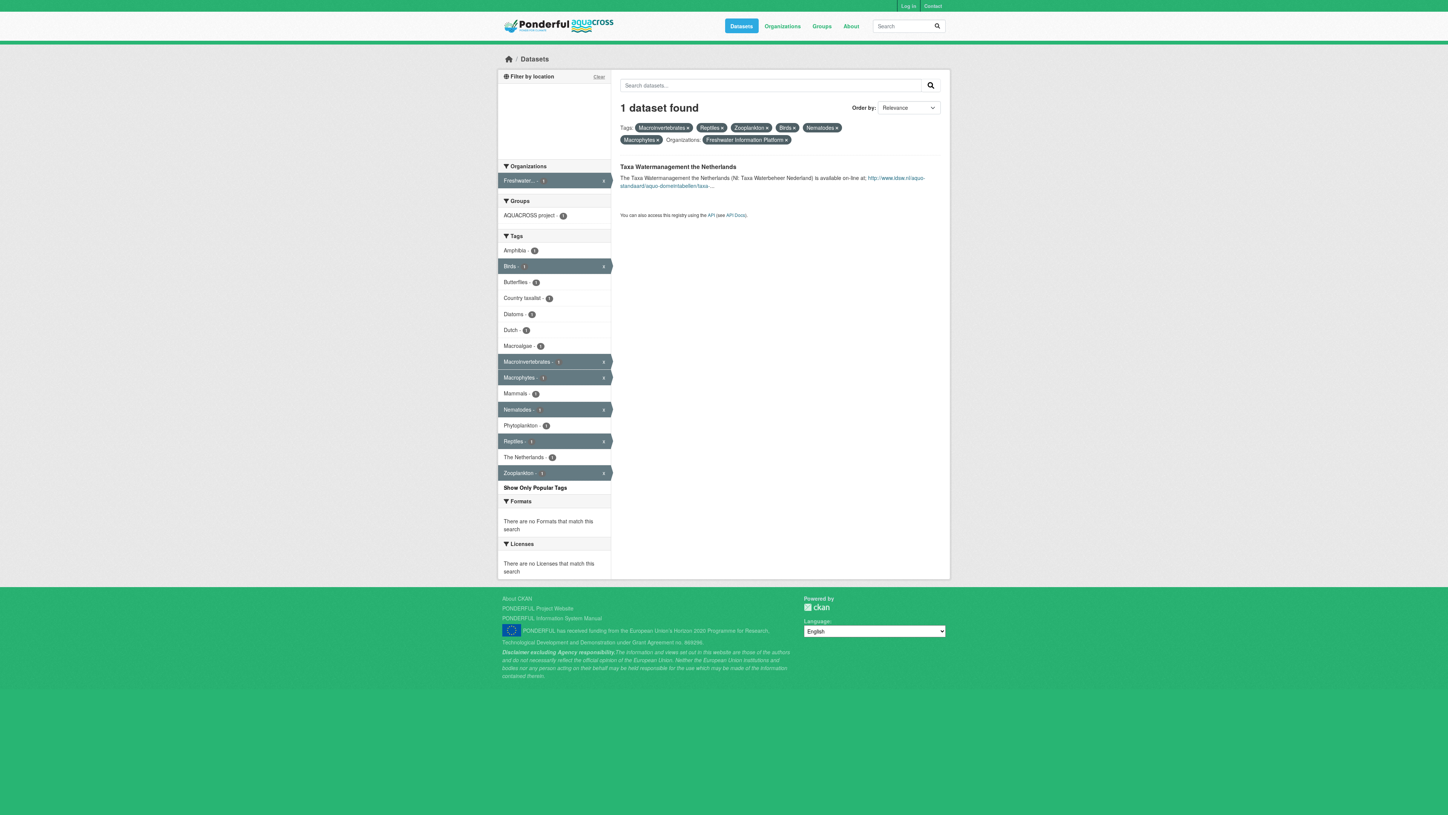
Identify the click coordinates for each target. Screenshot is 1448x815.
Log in (908, 5)
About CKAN (517, 598)
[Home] (509, 58)
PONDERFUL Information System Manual (552, 618)
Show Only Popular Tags (535, 487)
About (851, 26)
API (711, 215)
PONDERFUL (817, 607)
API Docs (735, 215)
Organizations (783, 26)
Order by (863, 107)
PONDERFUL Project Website (538, 608)
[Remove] (688, 128)
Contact (933, 5)
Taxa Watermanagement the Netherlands (678, 166)
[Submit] (937, 26)
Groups (822, 26)
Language (817, 621)
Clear (599, 76)
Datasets (741, 26)
